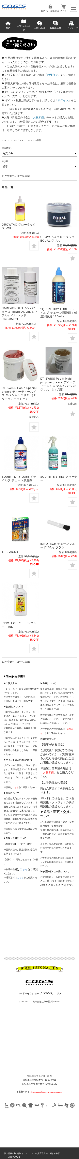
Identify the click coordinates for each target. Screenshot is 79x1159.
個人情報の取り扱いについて (17, 1153)
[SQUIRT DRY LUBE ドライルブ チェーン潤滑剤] (20, 454)
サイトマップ (71, 28)
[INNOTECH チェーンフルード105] (20, 600)
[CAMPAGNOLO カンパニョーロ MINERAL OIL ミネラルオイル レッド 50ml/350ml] (20, 285)
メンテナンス (17, 140)
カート (63, 11)
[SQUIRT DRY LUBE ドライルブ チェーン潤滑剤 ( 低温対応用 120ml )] (58, 286)
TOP (8, 28)
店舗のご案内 (14, 1157)
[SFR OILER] (20, 529)
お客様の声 (55, 28)
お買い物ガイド (23, 28)
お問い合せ (39, 28)
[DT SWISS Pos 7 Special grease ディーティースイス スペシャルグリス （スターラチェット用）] (20, 365)
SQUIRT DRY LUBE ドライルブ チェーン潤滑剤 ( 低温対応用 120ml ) (58, 312)
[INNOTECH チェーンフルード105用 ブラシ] (58, 525)
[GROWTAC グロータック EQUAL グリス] (58, 214)
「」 (52, 74)
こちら (24, 869)
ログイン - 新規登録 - (50, 11)
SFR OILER (10, 551)
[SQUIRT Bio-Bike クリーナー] (58, 454)
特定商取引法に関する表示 (47, 1153)
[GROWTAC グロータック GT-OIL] (20, 208)
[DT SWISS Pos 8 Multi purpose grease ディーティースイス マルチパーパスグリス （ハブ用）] (58, 361)
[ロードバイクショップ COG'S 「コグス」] (14, 9)
